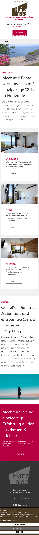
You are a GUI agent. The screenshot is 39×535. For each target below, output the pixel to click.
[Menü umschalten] (31, 41)
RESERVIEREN (19, 32)
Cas (14, 1)
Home (6, 41)
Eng (19, 1)
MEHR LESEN (14, 174)
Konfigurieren (19, 528)
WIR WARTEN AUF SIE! (19, 454)
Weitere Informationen (9, 521)
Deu (24, 1)
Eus (16, 1)
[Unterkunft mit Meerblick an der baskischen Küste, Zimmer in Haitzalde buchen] (20, 9)
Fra (22, 1)
